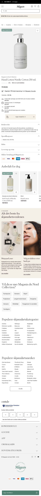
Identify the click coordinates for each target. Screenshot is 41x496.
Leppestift (17, 339)
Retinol (29, 335)
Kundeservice (9, 426)
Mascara (17, 326)
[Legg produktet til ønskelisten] (37, 31)
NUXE (28, 382)
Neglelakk (30, 323)
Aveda (16, 376)
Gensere (17, 293)
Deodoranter (6, 339)
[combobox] (20, 11)
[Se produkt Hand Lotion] (28, 183)
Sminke (4, 323)
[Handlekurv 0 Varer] (38, 6)
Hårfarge (17, 323)
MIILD (22, 196)
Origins (4, 376)
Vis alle (20, 388)
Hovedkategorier (11, 450)
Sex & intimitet (19, 344)
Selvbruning (30, 328)
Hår (16, 330)
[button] (32, 6)
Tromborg (30, 373)
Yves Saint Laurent (7, 371)
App (3, 438)
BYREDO (17, 366)
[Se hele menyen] (2, 6)
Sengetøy (33, 299)
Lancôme (30, 366)
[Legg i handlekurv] (16, 192)
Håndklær (15, 304)
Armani (17, 382)
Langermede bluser (20, 299)
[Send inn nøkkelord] (4, 11)
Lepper (17, 332)
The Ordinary (6, 373)
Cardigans (6, 309)
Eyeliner (4, 330)
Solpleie (4, 332)
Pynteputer (6, 293)
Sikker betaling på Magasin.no (12, 155)
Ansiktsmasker (6, 337)
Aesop (4, 378)
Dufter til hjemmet (7, 344)
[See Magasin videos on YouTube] (38, 457)
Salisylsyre (30, 337)
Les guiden (4, 273)
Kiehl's (4, 369)
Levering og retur (7, 149)
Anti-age (17, 337)
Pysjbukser (6, 299)
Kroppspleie (30, 330)
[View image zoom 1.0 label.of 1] (20, 51)
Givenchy (17, 373)
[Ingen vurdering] (4, 83)
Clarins (17, 371)
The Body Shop (19, 362)
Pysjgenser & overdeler (30, 304)
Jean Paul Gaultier (32, 380)
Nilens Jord (30, 369)
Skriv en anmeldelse (18, 83)
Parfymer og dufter (7, 326)
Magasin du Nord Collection (8, 77)
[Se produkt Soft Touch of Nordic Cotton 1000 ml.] (10, 183)
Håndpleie (17, 342)
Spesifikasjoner (7, 136)
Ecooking (30, 376)
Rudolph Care (19, 364)
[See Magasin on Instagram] (32, 457)
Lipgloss (29, 339)
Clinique (29, 364)
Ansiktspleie (5, 335)
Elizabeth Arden (31, 378)
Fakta (3, 144)
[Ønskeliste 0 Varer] (35, 6)
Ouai (16, 380)
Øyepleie (17, 335)
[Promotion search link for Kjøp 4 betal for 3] (20, 116)
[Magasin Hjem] (20, 6)
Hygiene (4, 342)
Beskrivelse (5, 125)
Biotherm (17, 378)
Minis (28, 326)
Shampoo (30, 342)
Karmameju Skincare (8, 380)
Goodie (5, 432)
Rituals (29, 362)
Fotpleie (4, 328)
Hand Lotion (25, 198)
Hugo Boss (5, 382)
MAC (3, 366)
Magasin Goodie (30, 91)
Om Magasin (7, 444)
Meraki (29, 371)
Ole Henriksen (6, 362)
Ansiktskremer (19, 328)
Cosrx (4, 364)
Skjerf (25, 293)
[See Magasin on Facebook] (35, 457)
